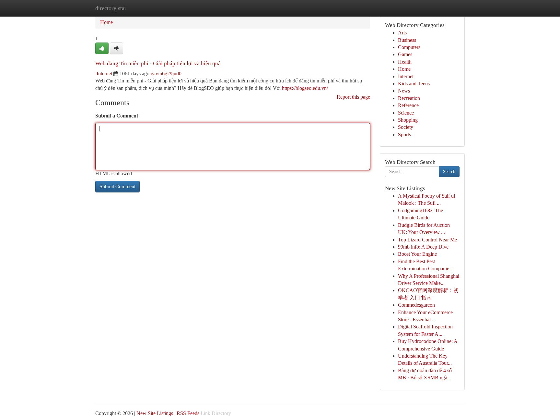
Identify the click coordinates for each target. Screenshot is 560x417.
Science (406, 113)
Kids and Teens (414, 83)
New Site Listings (154, 413)
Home (106, 22)
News (404, 90)
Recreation (409, 98)
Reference (408, 105)
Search (449, 171)
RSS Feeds (188, 413)
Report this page (353, 97)
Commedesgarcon (416, 305)
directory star (110, 8)
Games (405, 54)
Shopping (408, 120)
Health (405, 62)
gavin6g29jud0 (166, 73)
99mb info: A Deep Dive (423, 247)
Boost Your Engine (417, 254)
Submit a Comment (116, 115)
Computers (409, 47)
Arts (402, 32)
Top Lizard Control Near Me (427, 239)
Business (407, 40)
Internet (104, 73)
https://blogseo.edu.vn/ (305, 88)
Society (405, 127)
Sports (404, 134)
